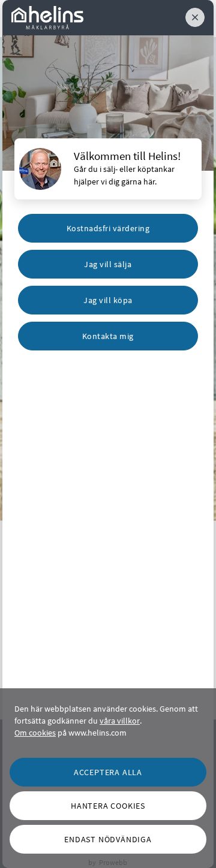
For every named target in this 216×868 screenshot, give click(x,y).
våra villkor (120, 720)
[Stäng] (195, 17)
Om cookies (35, 732)
